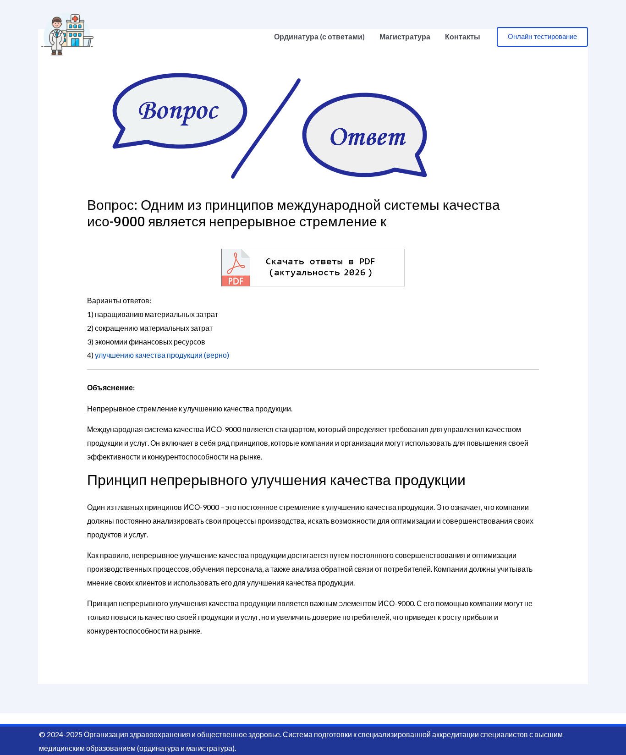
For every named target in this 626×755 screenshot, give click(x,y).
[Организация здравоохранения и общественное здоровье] (67, 35)
